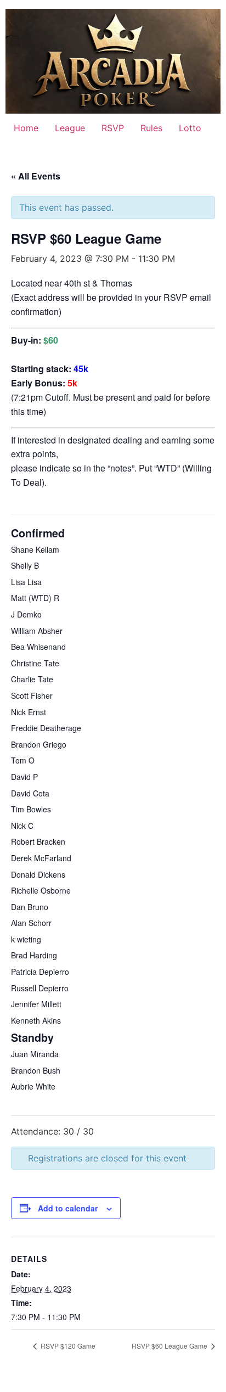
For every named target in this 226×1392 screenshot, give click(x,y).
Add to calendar (68, 1208)
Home (26, 127)
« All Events (35, 176)
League (70, 127)
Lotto (190, 127)
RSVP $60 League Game (170, 1345)
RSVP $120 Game (67, 1345)
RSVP (112, 127)
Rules (151, 127)
